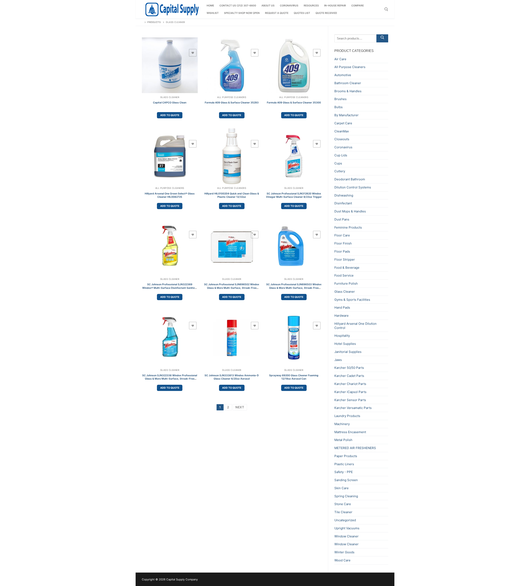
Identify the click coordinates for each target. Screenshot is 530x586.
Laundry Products (347, 416)
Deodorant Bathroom (349, 179)
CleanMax (341, 131)
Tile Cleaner (343, 512)
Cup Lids (340, 155)
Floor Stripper (344, 259)
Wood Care (342, 560)
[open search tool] (386, 9)
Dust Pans (341, 219)
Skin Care (341, 488)
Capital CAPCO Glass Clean (169, 102)
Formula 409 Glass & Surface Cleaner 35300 (294, 102)
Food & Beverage (346, 268)
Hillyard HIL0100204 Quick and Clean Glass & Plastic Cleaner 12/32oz (231, 195)
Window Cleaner (346, 536)
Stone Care (342, 504)
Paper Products (345, 456)
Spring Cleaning (346, 496)
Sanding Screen (346, 480)
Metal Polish (343, 440)
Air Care (340, 59)
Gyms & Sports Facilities (352, 300)
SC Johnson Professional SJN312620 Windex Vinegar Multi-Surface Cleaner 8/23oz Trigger (294, 195)
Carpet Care (343, 123)
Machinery (342, 424)
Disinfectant (343, 203)
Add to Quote (169, 115)
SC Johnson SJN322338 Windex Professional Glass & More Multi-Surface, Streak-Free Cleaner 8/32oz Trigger (169, 378)
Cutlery (339, 171)
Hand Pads (342, 307)
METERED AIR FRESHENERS (355, 448)
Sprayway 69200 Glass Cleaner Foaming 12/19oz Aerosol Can (293, 377)
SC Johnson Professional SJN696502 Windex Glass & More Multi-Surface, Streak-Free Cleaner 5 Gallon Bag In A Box (231, 287)
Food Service (344, 275)
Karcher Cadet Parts (349, 376)
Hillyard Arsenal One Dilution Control (355, 326)
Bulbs (338, 107)
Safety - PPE (343, 472)
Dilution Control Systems (352, 187)
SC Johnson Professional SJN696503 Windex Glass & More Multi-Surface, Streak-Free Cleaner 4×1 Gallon (294, 287)
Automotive (342, 75)
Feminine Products (348, 227)
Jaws (338, 360)
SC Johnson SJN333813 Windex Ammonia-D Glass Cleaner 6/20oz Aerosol (232, 377)
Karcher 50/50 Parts (349, 368)
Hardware (341, 316)
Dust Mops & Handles (350, 211)
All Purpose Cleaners (231, 97)
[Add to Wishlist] (192, 52)
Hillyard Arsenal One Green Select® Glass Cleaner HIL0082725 (170, 195)
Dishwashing (343, 195)
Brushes (340, 99)
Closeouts (341, 139)
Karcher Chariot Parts (350, 384)
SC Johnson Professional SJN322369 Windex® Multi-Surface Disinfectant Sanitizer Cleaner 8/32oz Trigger (169, 287)
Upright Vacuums (346, 528)
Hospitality (342, 336)
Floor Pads (342, 251)
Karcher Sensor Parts (350, 400)
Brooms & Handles (347, 91)
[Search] (382, 38)
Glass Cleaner (169, 97)
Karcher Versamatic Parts (353, 408)
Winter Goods (344, 552)
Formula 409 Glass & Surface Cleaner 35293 (232, 102)
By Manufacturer (346, 115)
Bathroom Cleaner (347, 83)
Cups (338, 163)
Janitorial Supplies (347, 352)
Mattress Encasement (350, 432)
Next (239, 407)
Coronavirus (343, 147)
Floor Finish (343, 243)
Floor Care (342, 235)
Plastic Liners (344, 464)
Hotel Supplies (345, 344)
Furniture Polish (346, 283)
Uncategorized (345, 520)
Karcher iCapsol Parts (350, 392)
